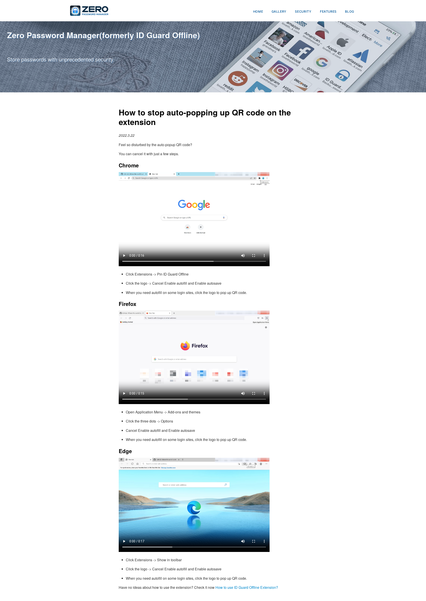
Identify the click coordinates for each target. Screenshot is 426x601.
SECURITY (303, 11)
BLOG (349, 11)
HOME (258, 11)
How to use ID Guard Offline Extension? (246, 587)
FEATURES (328, 11)
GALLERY (279, 11)
